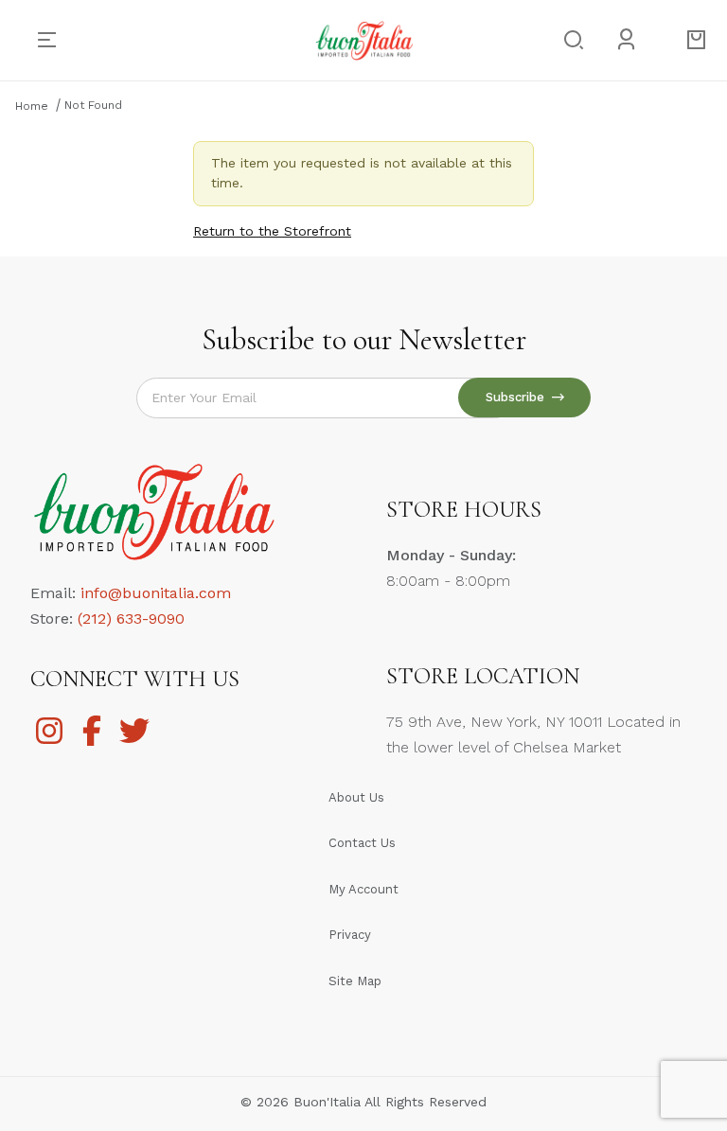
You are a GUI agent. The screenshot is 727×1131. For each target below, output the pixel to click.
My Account (363, 889)
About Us (356, 797)
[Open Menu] (54, 40)
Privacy (349, 935)
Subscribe (519, 397)
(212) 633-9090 (131, 618)
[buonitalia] (364, 38)
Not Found (93, 105)
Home (31, 106)
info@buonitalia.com (155, 593)
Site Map (354, 981)
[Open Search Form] (568, 40)
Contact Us (362, 843)
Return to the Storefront (272, 231)
